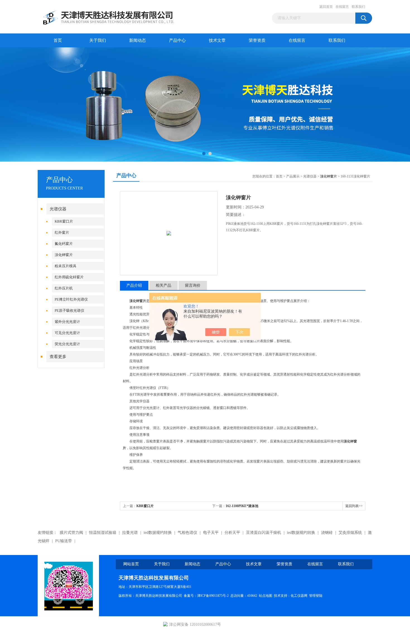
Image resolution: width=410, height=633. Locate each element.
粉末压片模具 (65, 266)
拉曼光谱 (130, 532)
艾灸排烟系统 (350, 532)
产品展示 (293, 176)
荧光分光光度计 (67, 344)
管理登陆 (315, 596)
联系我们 (358, 7)
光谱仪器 (58, 209)
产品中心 (177, 40)
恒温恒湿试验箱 (102, 532)
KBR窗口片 (64, 221)
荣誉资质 (257, 40)
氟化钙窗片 (64, 244)
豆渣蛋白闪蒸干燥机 (263, 532)
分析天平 (232, 532)
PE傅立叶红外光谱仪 (71, 299)
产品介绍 (134, 285)
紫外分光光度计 (67, 322)
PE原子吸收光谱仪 (69, 310)
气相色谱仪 (187, 532)
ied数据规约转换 (158, 532)
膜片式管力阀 (71, 532)
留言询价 (193, 285)
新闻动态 (137, 40)
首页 (58, 40)
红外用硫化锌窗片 (69, 277)
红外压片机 (64, 288)
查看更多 (58, 356)
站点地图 (265, 596)
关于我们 (97, 40)
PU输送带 (63, 541)
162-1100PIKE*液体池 (242, 506)
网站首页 (131, 564)
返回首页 (326, 7)
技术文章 (217, 40)
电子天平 (211, 532)
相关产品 (163, 285)
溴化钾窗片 (64, 255)
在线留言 (342, 7)
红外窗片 (62, 232)
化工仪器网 (299, 596)
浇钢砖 (327, 532)
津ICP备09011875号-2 (213, 596)
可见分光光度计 (67, 333)
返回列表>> (354, 506)
